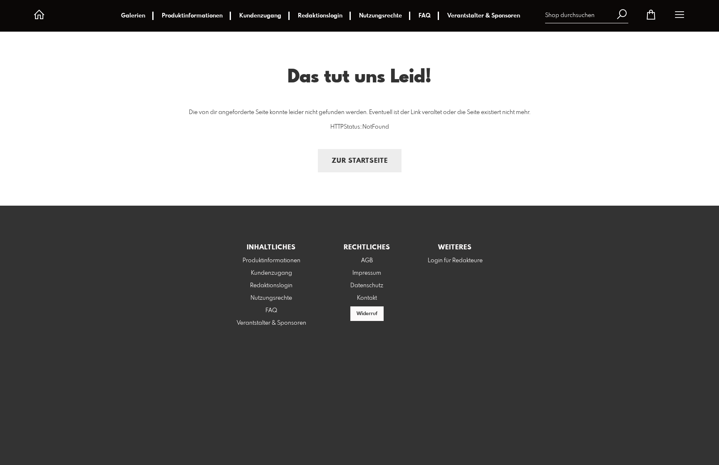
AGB (367, 261)
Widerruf (367, 313)
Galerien (133, 16)
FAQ (425, 16)
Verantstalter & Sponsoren (483, 16)
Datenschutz (366, 285)
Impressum (366, 273)
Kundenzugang (260, 16)
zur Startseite (360, 160)
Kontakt (367, 298)
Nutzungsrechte (380, 16)
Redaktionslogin (320, 16)
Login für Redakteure (455, 261)
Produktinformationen (192, 16)
